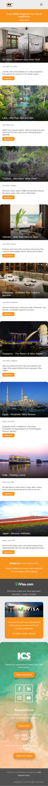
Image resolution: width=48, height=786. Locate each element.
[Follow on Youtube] (28, 698)
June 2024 (5, 66)
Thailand (13, 186)
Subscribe (24, 725)
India (4, 482)
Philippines (14, 302)
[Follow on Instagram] (19, 698)
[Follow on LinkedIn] (28, 689)
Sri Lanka (14, 66)
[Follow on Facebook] (19, 689)
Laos (12, 125)
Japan (4, 540)
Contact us (14, 563)
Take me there (24, 674)
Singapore (14, 361)
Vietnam (13, 244)
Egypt (4, 421)
